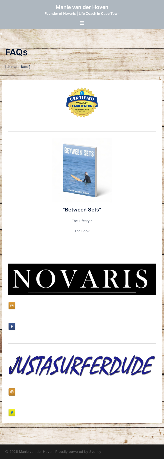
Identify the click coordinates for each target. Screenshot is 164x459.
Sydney (95, 451)
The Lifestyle (82, 221)
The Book (82, 231)
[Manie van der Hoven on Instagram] (12, 305)
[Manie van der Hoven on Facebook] (12, 326)
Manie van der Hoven (82, 7)
